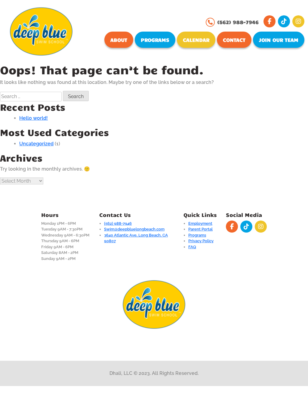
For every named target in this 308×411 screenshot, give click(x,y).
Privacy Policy (201, 241)
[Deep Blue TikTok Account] (284, 21)
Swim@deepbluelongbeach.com (134, 229)
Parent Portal (200, 229)
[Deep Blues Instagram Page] (261, 227)
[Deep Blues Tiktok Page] (246, 227)
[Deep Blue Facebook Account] (269, 21)
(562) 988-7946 (238, 22)
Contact (234, 40)
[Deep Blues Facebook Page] (232, 227)
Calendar (196, 40)
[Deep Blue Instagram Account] (298, 21)
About (118, 40)
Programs (155, 40)
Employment (200, 223)
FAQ (192, 247)
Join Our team (278, 40)
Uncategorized (36, 144)
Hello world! (33, 118)
